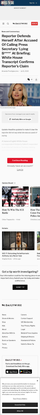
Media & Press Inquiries (29, 333)
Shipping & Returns (27, 337)
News (4, 315)
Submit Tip (20, 287)
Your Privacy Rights (28, 326)
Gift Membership (27, 322)
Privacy (4, 348)
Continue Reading (20, 160)
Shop (4, 322)
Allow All (20, 411)
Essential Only (20, 405)
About (4, 329)
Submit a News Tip (27, 344)
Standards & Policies (28, 340)
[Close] (37, 380)
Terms (4, 344)
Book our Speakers (9, 340)
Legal (23, 329)
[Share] (36, 80)
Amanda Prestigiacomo (10, 71)
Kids (3, 326)
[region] (20, 396)
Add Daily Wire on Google (21, 119)
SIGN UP (34, 23)
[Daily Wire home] (20, 23)
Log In (20, 169)
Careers (24, 315)
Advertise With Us (8, 333)
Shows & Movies (8, 318)
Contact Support (27, 318)
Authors (5, 337)
